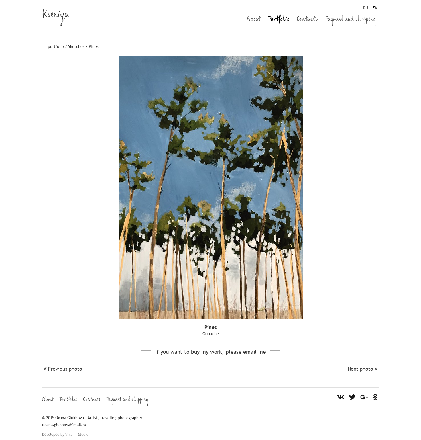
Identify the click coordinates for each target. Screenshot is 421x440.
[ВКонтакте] (341, 396)
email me (254, 351)
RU (365, 7)
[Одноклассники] (375, 396)
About (254, 20)
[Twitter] (352, 396)
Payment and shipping (350, 20)
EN (375, 7)
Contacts (307, 20)
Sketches (76, 46)
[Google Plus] (364, 396)
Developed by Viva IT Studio (65, 434)
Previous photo (65, 368)
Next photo (360, 368)
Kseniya (56, 16)
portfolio (56, 46)
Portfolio (278, 20)
